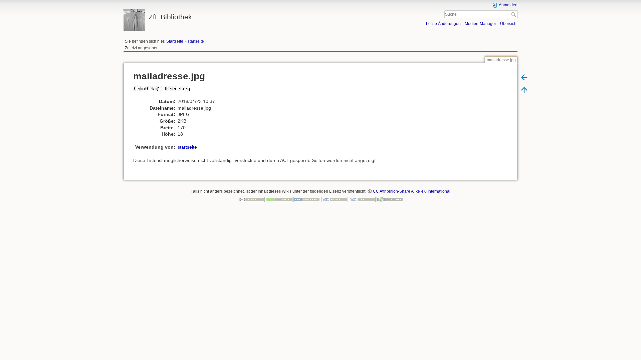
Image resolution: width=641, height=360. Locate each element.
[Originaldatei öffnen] (165, 91)
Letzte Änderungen (443, 23)
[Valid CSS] (362, 199)
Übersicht (508, 23)
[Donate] (279, 199)
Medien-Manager (480, 23)
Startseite (174, 41)
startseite (196, 41)
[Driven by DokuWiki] (390, 199)
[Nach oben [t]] (524, 89)
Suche (514, 14)
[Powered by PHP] (306, 199)
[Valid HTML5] (334, 199)
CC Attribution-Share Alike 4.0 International (411, 191)
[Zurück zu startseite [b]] (524, 77)
